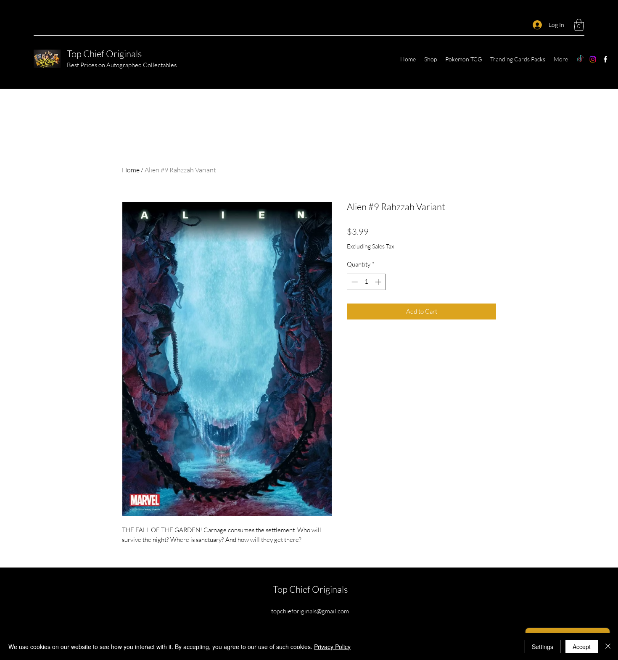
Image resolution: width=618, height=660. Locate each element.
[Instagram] (593, 59)
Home (131, 170)
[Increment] (379, 282)
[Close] (608, 646)
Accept (582, 646)
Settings (542, 646)
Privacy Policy (332, 646)
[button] (579, 25)
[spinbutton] (366, 282)
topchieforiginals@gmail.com (310, 611)
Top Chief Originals (104, 53)
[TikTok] (580, 59)
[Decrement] (353, 282)
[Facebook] (605, 59)
